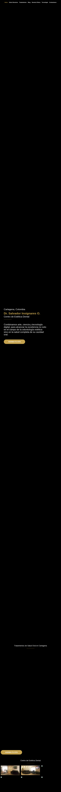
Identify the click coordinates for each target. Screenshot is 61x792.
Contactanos (52, 2)
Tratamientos (23, 2)
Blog (29, 2)
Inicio (6, 2)
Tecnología (45, 2)
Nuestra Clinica (36, 2)
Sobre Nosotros (13, 2)
